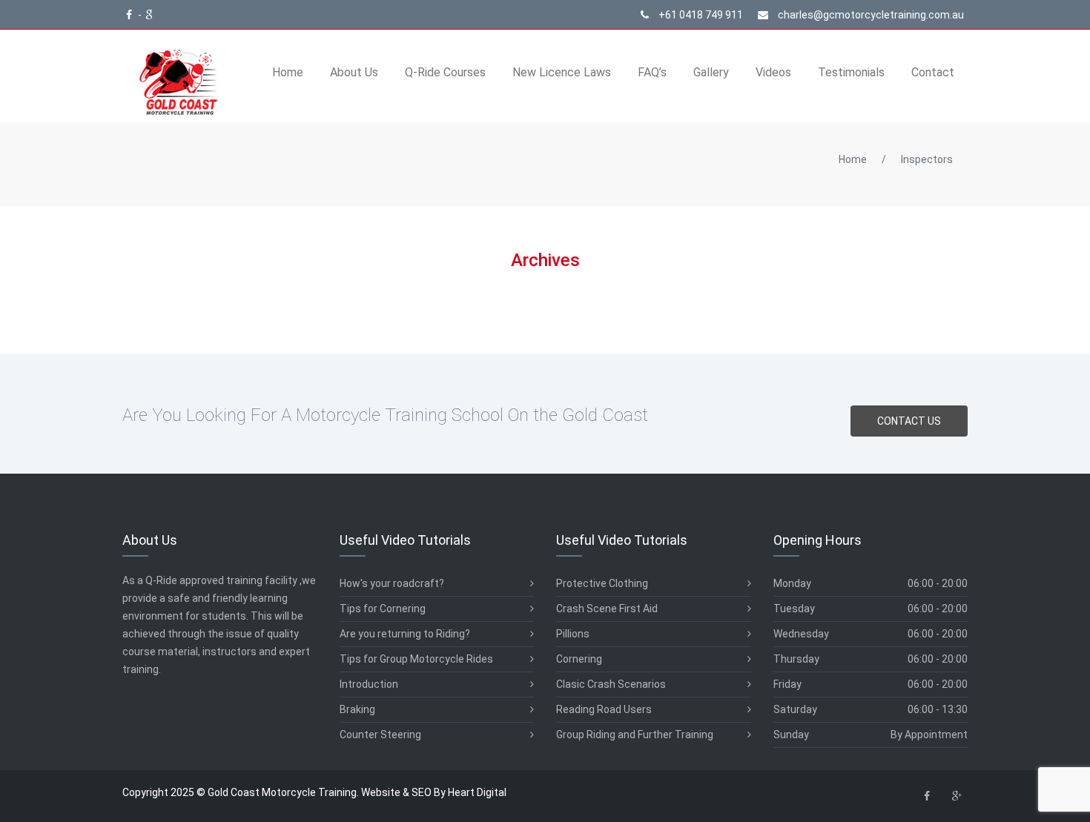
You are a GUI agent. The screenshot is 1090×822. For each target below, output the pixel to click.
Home (287, 72)
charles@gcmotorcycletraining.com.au (870, 15)
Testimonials (851, 72)
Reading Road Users (604, 709)
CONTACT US (909, 421)
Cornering (579, 659)
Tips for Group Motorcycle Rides (416, 659)
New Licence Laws (561, 72)
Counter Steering (380, 734)
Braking (357, 709)
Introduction (369, 684)
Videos (773, 72)
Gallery (711, 72)
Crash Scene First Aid (607, 608)
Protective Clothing (602, 583)
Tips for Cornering (383, 608)
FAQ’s (652, 72)
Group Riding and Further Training (634, 734)
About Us (354, 72)
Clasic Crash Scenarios (611, 684)
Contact (932, 72)
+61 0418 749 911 (699, 15)
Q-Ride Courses (445, 72)
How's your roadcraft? (392, 583)
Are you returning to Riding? (405, 634)
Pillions (572, 634)
